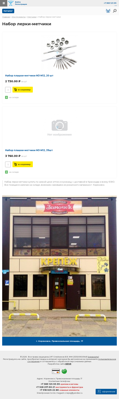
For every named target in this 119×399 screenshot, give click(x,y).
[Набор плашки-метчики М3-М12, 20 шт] (59, 53)
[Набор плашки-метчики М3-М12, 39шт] (59, 128)
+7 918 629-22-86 (49, 390)
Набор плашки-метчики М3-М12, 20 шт (29, 75)
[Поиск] (114, 11)
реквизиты (93, 357)
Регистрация (21, 4)
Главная (6, 17)
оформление (108, 391)
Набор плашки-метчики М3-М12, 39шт (29, 150)
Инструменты (19, 17)
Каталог (8, 11)
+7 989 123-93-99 (50, 384)
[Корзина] (108, 11)
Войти (18, 2)
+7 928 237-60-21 (45, 387)
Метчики (31, 17)
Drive (68, 364)
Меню (3, 3)
